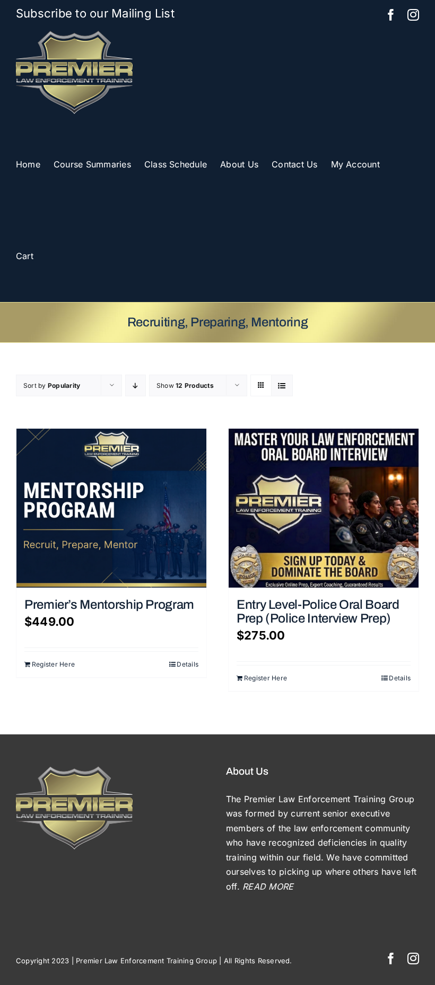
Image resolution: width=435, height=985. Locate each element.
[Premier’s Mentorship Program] (111, 508)
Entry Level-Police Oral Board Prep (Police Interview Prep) (318, 611)
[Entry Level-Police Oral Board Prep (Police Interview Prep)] (324, 508)
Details (187, 664)
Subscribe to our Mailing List (95, 13)
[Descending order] (135, 385)
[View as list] (282, 385)
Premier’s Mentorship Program (109, 604)
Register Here (53, 664)
